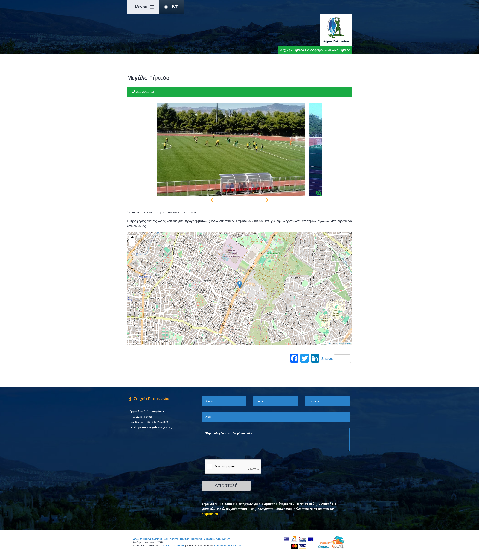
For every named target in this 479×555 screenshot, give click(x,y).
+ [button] (132, 237)
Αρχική (285, 50)
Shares (327, 359)
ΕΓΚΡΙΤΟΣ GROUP (173, 545)
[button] (211, 200)
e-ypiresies (210, 514)
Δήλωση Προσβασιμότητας (147, 538)
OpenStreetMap (343, 343)
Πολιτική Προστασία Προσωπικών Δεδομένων (205, 538)
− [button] (132, 243)
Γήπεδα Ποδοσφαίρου (308, 50)
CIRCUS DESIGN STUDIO (228, 545)
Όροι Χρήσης (171, 538)
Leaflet (330, 343)
